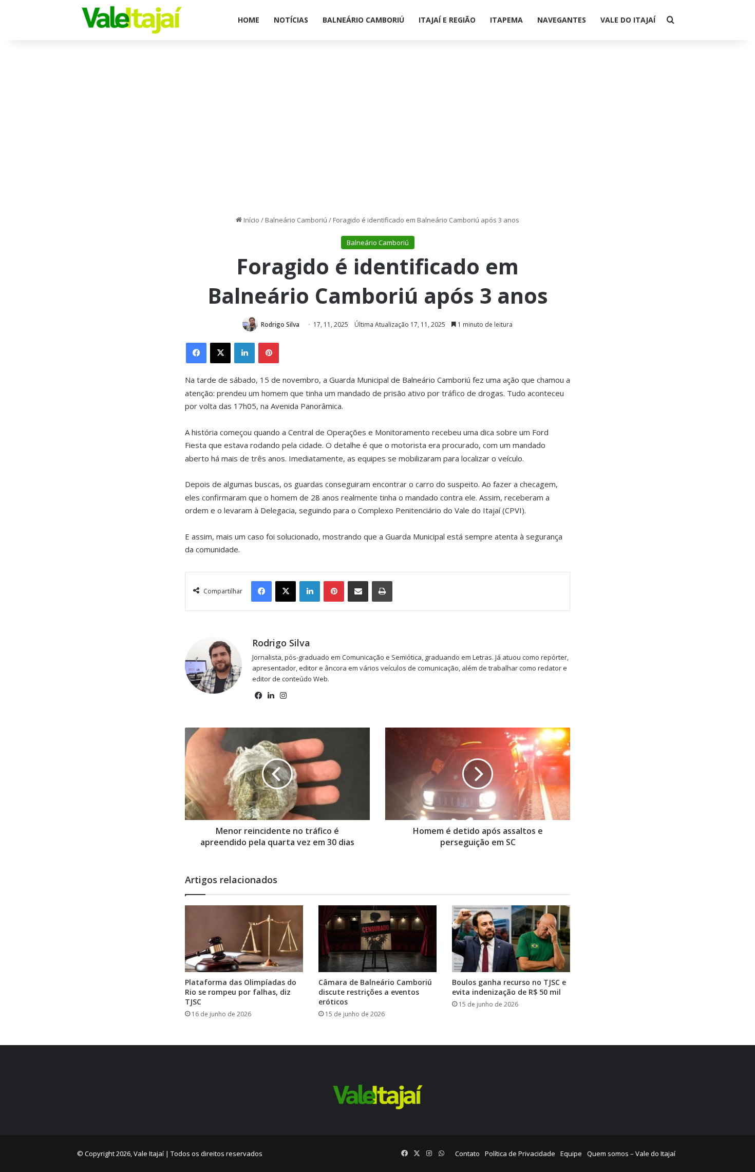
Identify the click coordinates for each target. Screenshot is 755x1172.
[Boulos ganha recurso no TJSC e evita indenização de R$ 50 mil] (511, 938)
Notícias (291, 20)
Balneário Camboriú (363, 20)
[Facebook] (196, 353)
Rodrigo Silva (280, 324)
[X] (220, 353)
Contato (467, 1153)
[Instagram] (283, 696)
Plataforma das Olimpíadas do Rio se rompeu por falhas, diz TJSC (240, 992)
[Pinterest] (268, 353)
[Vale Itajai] (131, 20)
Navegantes (561, 20)
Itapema (506, 20)
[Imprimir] (382, 591)
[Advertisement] (377, 127)
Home (248, 20)
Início (250, 220)
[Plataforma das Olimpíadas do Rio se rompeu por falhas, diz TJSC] (244, 938)
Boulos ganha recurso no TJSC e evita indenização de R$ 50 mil (509, 987)
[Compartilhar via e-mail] (358, 591)
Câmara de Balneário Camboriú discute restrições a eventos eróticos (375, 992)
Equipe (571, 1153)
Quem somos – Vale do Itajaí (631, 1153)
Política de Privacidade (520, 1153)
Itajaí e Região (447, 20)
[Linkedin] (244, 353)
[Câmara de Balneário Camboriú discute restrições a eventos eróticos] (377, 938)
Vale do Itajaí (627, 20)
